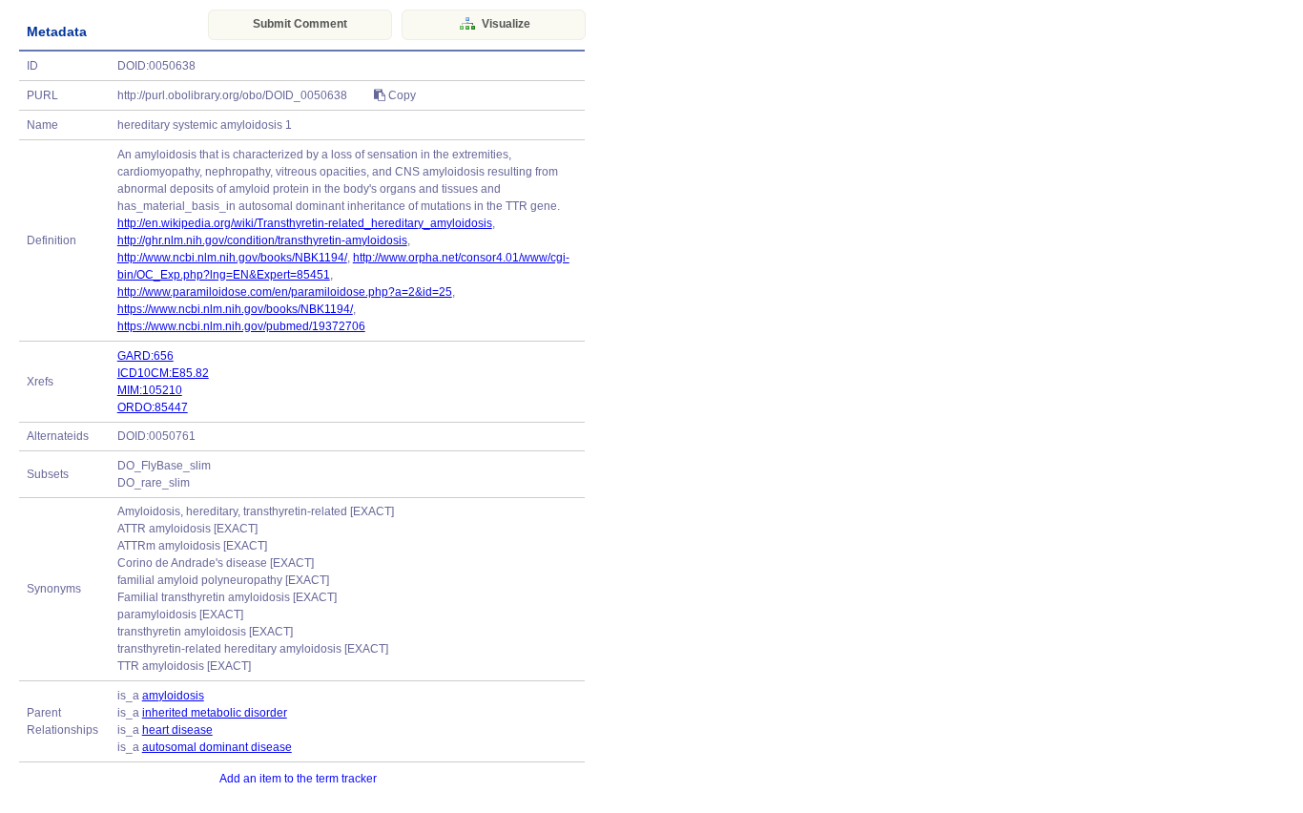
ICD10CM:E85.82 (163, 373)
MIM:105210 (149, 390)
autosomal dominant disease (217, 747)
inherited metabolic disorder (214, 712)
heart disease (177, 730)
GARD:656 (145, 356)
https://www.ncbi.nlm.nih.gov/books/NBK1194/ (235, 309)
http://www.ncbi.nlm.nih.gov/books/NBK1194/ (232, 257)
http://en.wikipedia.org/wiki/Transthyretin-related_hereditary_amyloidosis (304, 223)
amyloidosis (173, 695)
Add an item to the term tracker (298, 778)
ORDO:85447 (152, 407)
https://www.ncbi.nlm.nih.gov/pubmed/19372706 (241, 326)
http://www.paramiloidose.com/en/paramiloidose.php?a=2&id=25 (284, 292)
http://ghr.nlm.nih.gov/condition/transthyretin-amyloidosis (262, 240)
